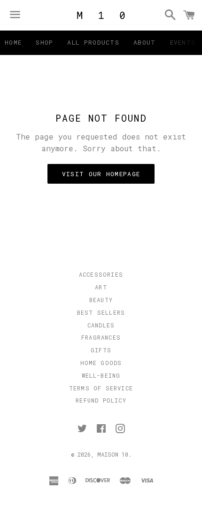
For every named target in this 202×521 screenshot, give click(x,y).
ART (101, 287)
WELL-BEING (101, 375)
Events (183, 42)
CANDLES (101, 325)
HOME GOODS (101, 362)
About (144, 42)
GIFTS (101, 350)
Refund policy (101, 400)
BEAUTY (101, 299)
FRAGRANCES (101, 337)
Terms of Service (101, 388)
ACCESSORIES (101, 274)
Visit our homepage (101, 174)
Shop (44, 42)
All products (93, 42)
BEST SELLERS (101, 312)
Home (13, 42)
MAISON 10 (112, 454)
